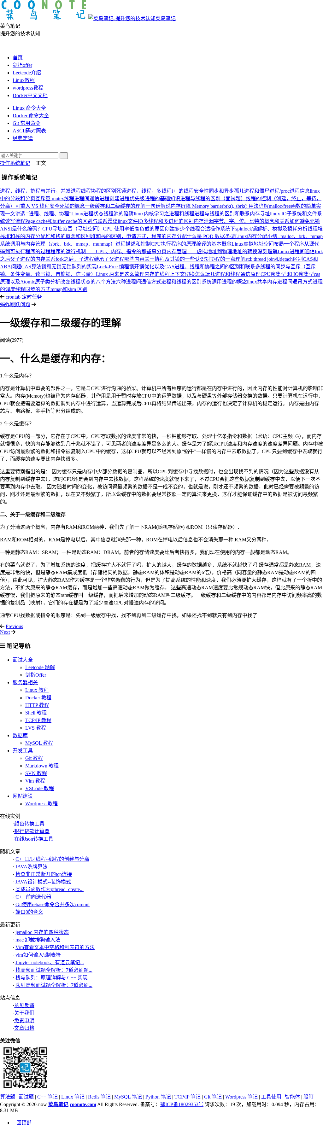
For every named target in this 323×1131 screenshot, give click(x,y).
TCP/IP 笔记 (187, 1096)
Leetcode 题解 (40, 667)
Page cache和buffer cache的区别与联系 (66, 221)
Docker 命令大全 (31, 115)
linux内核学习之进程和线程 (164, 213)
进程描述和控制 (133, 244)
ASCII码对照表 (29, 130)
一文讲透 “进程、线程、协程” (38, 213)
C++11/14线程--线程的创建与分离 (52, 859)
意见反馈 (24, 1005)
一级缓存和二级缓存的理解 (115, 206)
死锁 (121, 191)
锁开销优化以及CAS (151, 266)
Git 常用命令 (26, 123)
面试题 (26, 1096)
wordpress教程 (28, 87)
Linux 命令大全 (29, 108)
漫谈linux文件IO (125, 221)
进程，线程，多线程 (149, 191)
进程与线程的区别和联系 (222, 213)
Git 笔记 (213, 1096)
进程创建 (109, 198)
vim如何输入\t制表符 (38, 955)
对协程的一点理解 (225, 259)
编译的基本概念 (214, 244)
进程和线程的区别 (181, 281)
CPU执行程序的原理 (173, 244)
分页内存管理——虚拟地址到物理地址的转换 (206, 251)
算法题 (7, 1096)
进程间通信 (86, 198)
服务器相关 (25, 682)
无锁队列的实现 (79, 266)
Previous (14, 626)
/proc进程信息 (294, 191)
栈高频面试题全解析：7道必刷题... (53, 970)
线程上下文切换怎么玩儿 (187, 274)
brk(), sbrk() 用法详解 (246, 206)
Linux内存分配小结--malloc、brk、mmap (279, 236)
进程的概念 (234, 281)
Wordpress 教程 (41, 803)
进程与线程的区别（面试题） (213, 198)
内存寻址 (260, 213)
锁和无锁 (51, 266)
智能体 (292, 1096)
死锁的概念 (72, 206)
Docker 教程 (38, 697)
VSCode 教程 (39, 788)
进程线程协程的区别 (93, 191)
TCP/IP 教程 (38, 720)
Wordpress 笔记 (241, 1096)
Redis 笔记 (99, 1096)
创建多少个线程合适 (187, 228)
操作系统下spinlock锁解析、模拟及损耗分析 (259, 228)
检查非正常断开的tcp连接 (43, 874)
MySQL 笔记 (128, 1096)
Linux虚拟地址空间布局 (258, 244)
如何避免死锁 (305, 221)
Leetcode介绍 (27, 72)
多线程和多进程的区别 (168, 221)
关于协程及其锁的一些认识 (174, 259)
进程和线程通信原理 (238, 274)
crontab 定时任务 (24, 297)
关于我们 (24, 1013)
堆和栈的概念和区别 (68, 236)
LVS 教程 (35, 728)
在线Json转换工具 (33, 839)
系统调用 (212, 281)
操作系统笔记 (15, 163)
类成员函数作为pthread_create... (49, 889)
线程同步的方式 (32, 289)
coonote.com (83, 1104)
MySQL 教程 (39, 743)
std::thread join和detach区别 (274, 259)
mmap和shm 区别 (68, 289)
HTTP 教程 (37, 705)
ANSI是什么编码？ (21, 228)
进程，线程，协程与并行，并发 (35, 191)
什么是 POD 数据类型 (211, 236)
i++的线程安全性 (190, 191)
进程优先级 (132, 198)
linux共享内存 (262, 281)
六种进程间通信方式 (138, 281)
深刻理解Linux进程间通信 (286, 251)
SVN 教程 (36, 773)
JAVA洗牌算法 (31, 866)
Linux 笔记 (73, 1096)
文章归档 (24, 1028)
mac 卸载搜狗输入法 (37, 939)
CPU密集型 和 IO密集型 (287, 274)
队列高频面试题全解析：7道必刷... (53, 985)
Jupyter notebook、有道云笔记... (49, 962)
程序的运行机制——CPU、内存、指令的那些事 (103, 251)
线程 (69, 198)
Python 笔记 (158, 1096)
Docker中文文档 (30, 95)
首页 (18, 57)
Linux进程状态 (87, 213)
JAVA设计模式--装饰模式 (43, 881)
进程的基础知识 (162, 198)
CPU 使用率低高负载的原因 (134, 228)
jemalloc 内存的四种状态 (42, 932)
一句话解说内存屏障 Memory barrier (184, 206)
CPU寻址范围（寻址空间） (72, 228)
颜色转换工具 (29, 823)
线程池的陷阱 (118, 213)
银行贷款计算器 (32, 831)
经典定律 (23, 138)
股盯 (308, 1096)
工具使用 (271, 1096)
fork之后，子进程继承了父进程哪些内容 (100, 259)
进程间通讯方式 (295, 281)
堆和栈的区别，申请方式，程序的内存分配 (139, 236)
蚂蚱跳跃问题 (15, 304)
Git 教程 (34, 758)
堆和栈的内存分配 (25, 236)
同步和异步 (221, 191)
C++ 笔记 (47, 1096)
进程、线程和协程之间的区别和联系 (214, 266)
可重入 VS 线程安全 (37, 206)
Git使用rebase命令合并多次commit (52, 904)
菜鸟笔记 (166, 18)
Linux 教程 (37, 690)
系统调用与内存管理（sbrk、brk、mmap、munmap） (57, 244)
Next (5, 632)
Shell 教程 (36, 712)
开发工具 (23, 750)
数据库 (20, 735)
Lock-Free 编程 (113, 266)
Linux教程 (24, 80)
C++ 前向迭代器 (33, 897)
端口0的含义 (29, 912)
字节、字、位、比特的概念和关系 (252, 221)
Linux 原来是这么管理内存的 (128, 274)
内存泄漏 (204, 221)
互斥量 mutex (49, 198)
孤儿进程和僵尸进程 (256, 191)
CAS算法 (31, 266)
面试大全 (23, 659)
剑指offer (22, 65)
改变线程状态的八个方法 (88, 281)
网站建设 (23, 796)
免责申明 (24, 1020)
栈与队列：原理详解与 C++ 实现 (51, 977)
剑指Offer (35, 675)
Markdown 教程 (42, 765)
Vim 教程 (35, 781)
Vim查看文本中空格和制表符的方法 (55, 947)
